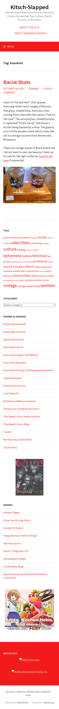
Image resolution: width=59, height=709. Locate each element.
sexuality (10, 280)
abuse (6, 237)
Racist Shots (16, 82)
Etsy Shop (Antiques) (15, 362)
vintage (10, 285)
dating (21, 249)
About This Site (29, 27)
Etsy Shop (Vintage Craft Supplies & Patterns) (28, 370)
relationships (21, 275)
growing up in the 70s (20, 262)
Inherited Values (12, 378)
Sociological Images (14, 558)
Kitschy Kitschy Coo (14, 385)
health (33, 261)
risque (50, 275)
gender (6, 261)
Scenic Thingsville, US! (15, 551)
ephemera (12, 255)
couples (45, 243)
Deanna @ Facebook (14, 324)
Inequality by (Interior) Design (20, 535)
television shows (42, 280)
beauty (35, 237)
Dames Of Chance (13, 528)
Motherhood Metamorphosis (19, 401)
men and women (29, 271)
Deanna (34, 88)
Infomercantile (11, 543)
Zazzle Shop (10, 447)
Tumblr (7, 432)
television (30, 280)
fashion (27, 256)
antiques (24, 237)
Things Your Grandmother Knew (21, 408)
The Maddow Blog (13, 566)
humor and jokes (14, 266)
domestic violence (32, 250)
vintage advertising (28, 286)
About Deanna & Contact (31, 33)
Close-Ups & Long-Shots (17, 520)
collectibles (20, 242)
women (47, 285)
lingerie (38, 267)
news (48, 271)
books (42, 237)
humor (51, 262)
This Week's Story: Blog (16, 424)
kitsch (30, 266)
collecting (36, 243)
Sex (4, 280)
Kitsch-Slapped (29, 7)
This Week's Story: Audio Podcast (21, 416)
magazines (46, 266)
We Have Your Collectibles (17, 439)
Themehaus (48, 702)
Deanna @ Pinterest (14, 331)
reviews (43, 275)
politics (7, 275)
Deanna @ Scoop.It (13, 339)
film (49, 256)
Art (30, 237)
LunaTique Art (11, 393)
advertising (14, 237)
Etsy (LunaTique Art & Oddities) (20, 355)
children (6, 243)
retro (34, 275)
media (16, 271)
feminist (39, 255)
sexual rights (19, 280)
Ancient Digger (11, 512)
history (42, 261)
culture (10, 249)
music (42, 271)
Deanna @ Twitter (13, 347)
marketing (7, 271)
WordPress (23, 702)
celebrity (50, 238)
